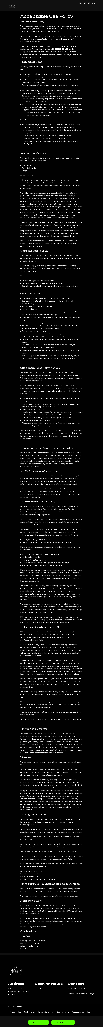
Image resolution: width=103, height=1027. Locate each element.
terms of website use (33, 42)
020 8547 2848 (78, 989)
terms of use (46, 388)
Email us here (38, 871)
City (93, 3)
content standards (67, 93)
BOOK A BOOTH (63, 1022)
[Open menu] (93, 7)
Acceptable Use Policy (34, 640)
